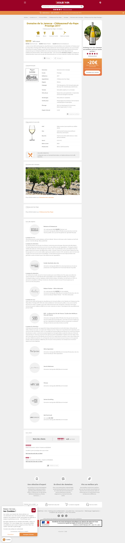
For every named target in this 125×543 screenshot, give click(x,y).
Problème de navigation (56, 512)
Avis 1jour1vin (79, 511)
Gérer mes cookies (70, 512)
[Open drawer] (25, 2)
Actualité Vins (70, 511)
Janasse (66, 17)
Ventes (26, 17)
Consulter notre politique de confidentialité (13, 529)
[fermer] (123, 13)
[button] (7, 539)
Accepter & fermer (28, 534)
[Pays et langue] (100, 2)
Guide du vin (33, 17)
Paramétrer (11, 534)
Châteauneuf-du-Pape (55, 17)
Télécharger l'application (92, 511)
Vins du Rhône (43, 17)
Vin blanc (59, 29)
